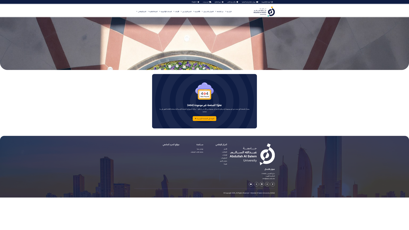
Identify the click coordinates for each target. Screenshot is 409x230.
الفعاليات (224, 152)
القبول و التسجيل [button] (208, 11)
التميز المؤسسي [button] (186, 11)
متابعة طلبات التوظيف (197, 152)
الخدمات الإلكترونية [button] (166, 11)
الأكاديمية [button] (197, 11)
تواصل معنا (200, 149)
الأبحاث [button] (177, 11)
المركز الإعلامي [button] (142, 11)
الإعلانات (224, 155)
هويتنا (225, 164)
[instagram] (267, 184)
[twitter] (256, 184)
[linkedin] (262, 184)
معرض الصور (223, 161)
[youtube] (251, 184)
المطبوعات (224, 158)
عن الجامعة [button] (220, 11)
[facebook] (273, 184)
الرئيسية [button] (228, 11)
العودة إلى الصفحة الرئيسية (205, 118)
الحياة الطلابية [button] (153, 11)
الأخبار (225, 149)
